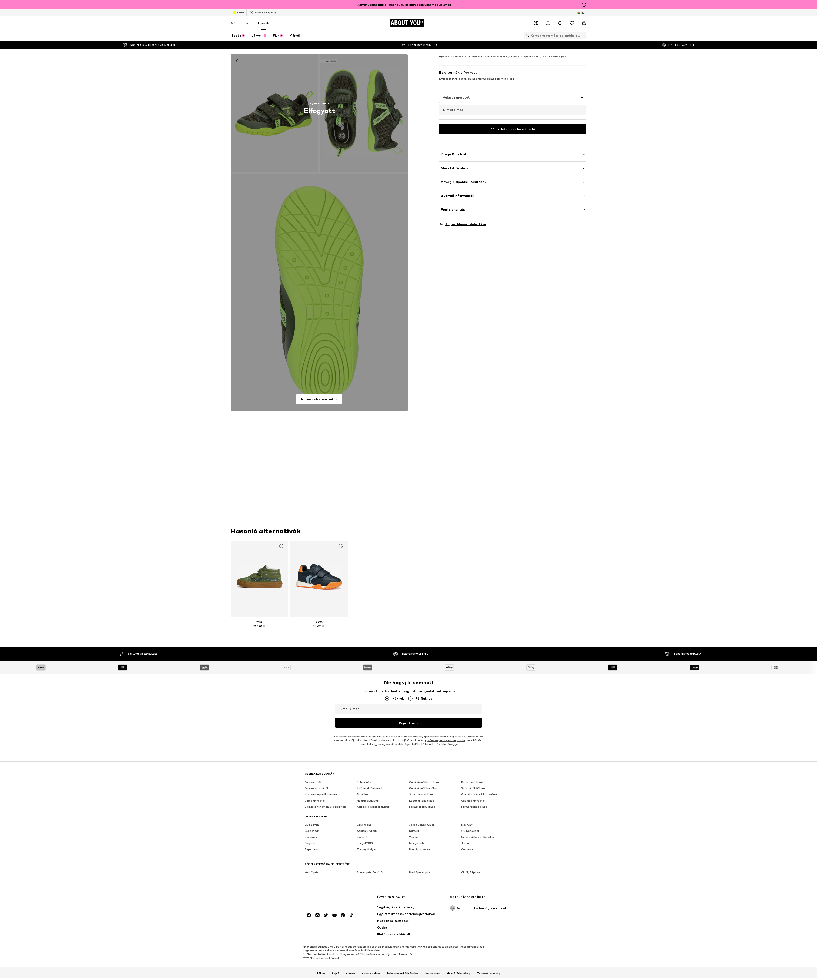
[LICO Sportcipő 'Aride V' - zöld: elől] (274, 113)
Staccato (311, 837)
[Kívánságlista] (571, 23)
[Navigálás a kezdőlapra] (328, 899)
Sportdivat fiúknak (421, 794)
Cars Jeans (364, 824)
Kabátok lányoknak (421, 800)
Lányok (458, 56)
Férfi (247, 23)
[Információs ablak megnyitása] (583, 4)
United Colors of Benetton (478, 837)
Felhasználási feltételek (402, 973)
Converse (467, 849)
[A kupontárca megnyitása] (536, 23)
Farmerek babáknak (474, 806)
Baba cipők (364, 782)
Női (233, 23)
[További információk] (260, 632)
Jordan (465, 843)
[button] (512, 98)
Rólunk (321, 973)
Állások (350, 973)
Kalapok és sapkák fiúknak (373, 806)
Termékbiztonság (488, 973)
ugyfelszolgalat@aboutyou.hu (445, 740)
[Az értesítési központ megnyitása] (560, 23)
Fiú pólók (362, 794)
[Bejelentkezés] (548, 23)
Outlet (240, 12)
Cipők (515, 56)
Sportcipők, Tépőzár (370, 872)
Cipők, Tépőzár (471, 872)
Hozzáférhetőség (458, 973)
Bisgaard (310, 843)
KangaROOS (365, 843)
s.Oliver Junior (470, 830)
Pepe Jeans (312, 849)
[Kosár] (583, 23)
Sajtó (335, 973)
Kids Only (467, 824)
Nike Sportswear (420, 849)
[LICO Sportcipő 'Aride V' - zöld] (319, 292)
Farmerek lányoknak (422, 806)
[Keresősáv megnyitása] (526, 35)
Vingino (413, 837)
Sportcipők (530, 56)
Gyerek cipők (313, 782)
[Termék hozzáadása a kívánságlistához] (281, 546)
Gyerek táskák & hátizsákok (479, 794)
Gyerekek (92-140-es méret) (487, 56)
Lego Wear (312, 830)
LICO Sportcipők (554, 56)
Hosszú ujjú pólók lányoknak (322, 794)
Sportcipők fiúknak (473, 788)
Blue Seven (312, 824)
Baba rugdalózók (472, 782)
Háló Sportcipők (419, 872)
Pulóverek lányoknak (370, 788)
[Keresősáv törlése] (583, 35)
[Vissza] (237, 60)
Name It (414, 830)
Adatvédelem (474, 736)
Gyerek (263, 23)
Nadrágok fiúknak (368, 800)
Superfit (362, 837)
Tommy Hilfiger (366, 849)
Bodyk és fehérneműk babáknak (325, 806)
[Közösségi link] (308, 915)
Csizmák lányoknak (473, 800)
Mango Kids (416, 843)
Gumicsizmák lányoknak (424, 782)
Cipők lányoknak (315, 800)
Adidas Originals (367, 830)
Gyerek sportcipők (317, 788)
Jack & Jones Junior (421, 824)
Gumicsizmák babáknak (424, 788)
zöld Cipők (311, 872)
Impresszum (432, 973)
